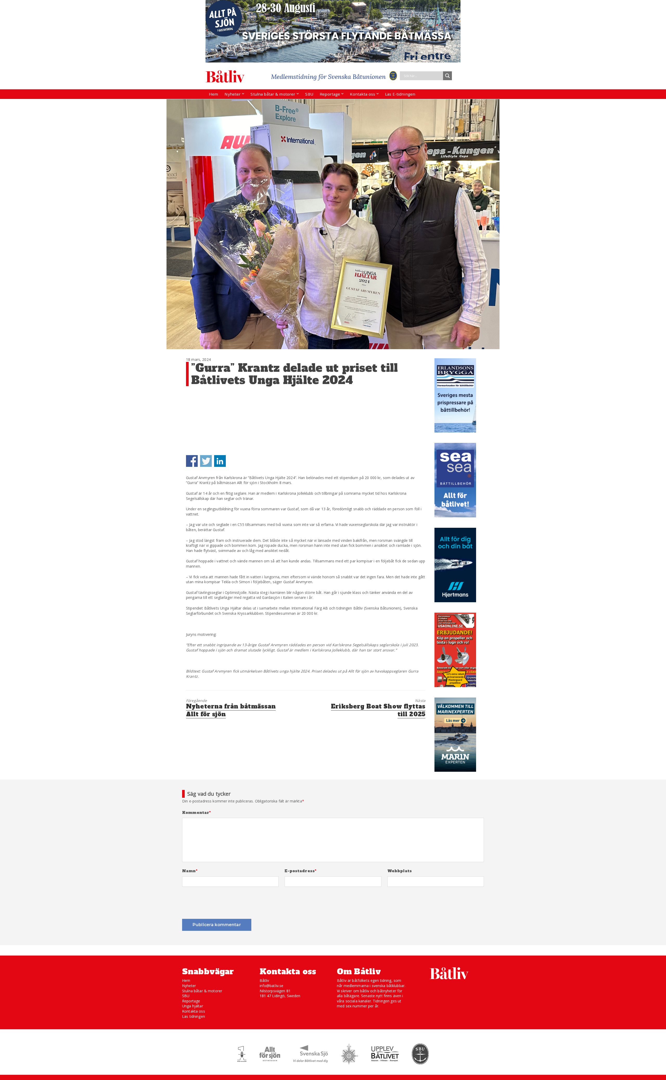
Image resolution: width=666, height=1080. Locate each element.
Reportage (330, 94)
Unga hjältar (192, 1005)
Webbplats (399, 871)
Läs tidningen (193, 1016)
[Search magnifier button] (447, 75)
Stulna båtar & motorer (273, 94)
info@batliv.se (272, 985)
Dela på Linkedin (220, 461)
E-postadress (300, 871)
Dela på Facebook (192, 461)
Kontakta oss (362, 94)
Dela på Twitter (206, 461)
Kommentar (196, 812)
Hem (213, 94)
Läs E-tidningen (400, 94)
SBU (309, 94)
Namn (189, 871)
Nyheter (233, 94)
